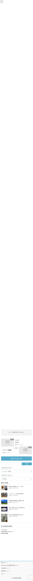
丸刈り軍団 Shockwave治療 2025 (17, 507)
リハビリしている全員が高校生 (16, 493)
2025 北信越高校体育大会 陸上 (16, 514)
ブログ (2, 573)
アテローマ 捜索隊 (7, 450)
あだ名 (16, 442)
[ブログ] (7, 442)
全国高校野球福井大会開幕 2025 (16, 500)
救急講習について (5, 571)
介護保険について (5, 568)
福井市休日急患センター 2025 (16, 486)
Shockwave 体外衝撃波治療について (10, 565)
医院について (4, 562)
